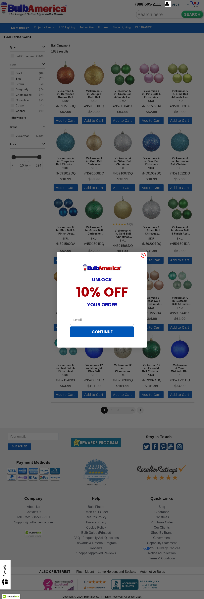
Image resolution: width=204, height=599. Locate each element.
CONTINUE (102, 332)
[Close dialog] (143, 255)
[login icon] (168, 4)
